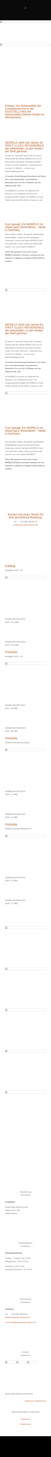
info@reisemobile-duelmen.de (25, 525)
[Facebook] (32, 1363)
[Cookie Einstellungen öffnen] (19, 1455)
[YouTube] (21, 1363)
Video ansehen (16, 265)
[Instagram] (10, 1363)
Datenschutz (41, 1401)
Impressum (29, 1401)
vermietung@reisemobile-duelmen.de (20, 1322)
